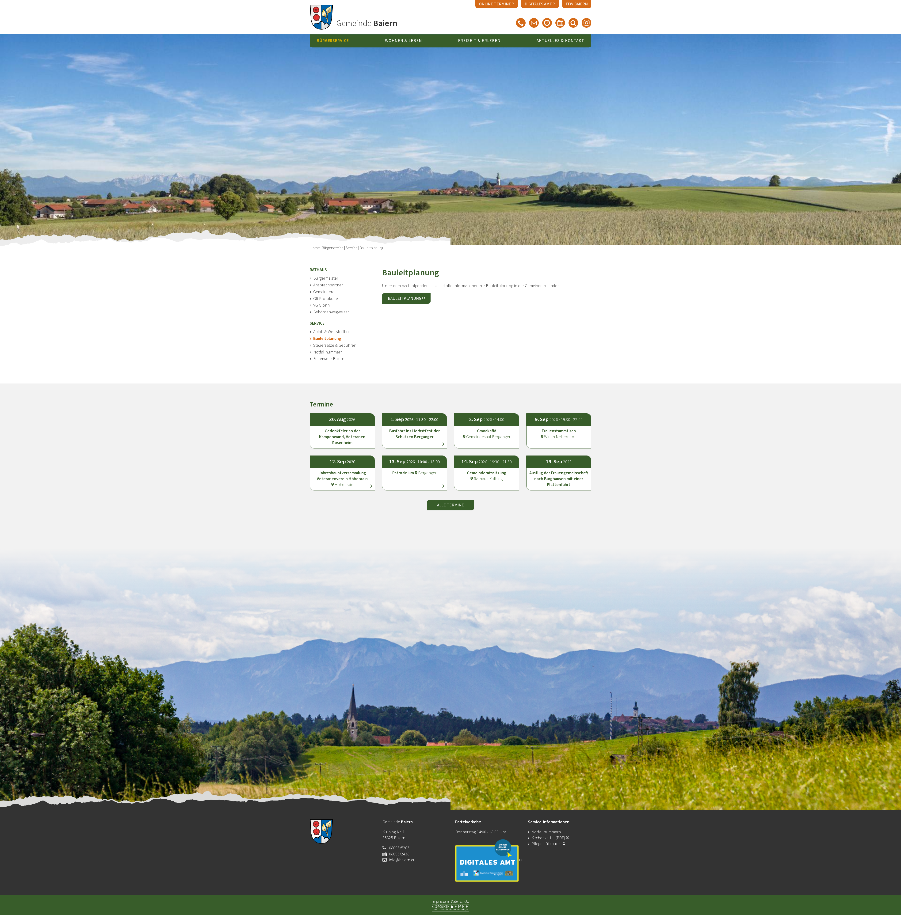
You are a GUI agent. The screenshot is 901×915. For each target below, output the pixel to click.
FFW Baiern (577, 4)
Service (351, 248)
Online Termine (495, 4)
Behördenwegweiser (331, 312)
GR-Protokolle (325, 299)
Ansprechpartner (328, 285)
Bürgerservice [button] (333, 41)
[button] (414, 427)
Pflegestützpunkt (546, 844)
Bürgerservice (332, 248)
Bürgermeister (325, 278)
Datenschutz (460, 901)
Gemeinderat (324, 292)
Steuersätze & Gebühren (334, 345)
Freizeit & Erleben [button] (479, 41)
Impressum (440, 901)
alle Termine (450, 505)
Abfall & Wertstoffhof (331, 332)
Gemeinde (366, 23)
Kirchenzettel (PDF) (548, 838)
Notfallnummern (328, 352)
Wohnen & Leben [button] (403, 41)
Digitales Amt (538, 4)
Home (315, 248)
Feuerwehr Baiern (328, 359)
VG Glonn (321, 305)
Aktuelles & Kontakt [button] (560, 41)
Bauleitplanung (327, 339)
